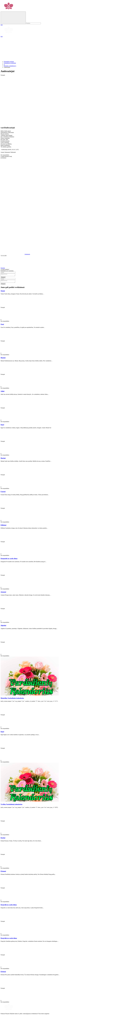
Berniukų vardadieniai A (10, 66)
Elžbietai (3, 525)
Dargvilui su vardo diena (9, 938)
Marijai (3, 458)
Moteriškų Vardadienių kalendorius (12, 698)
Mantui (3, 358)
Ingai (2, 424)
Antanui (3, 592)
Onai (2, 324)
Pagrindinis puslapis (9, 61)
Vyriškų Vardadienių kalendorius (11, 804)
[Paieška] (13, 17)
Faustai (3, 491)
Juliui (2, 391)
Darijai (3, 838)
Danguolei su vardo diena (9, 558)
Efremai (3, 971)
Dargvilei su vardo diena (9, 905)
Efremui (3, 871)
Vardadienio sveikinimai (10, 63)
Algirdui (3, 625)
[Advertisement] (48, 48)
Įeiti (2, 36)
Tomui (3, 291)
